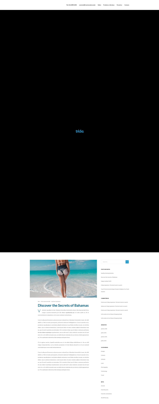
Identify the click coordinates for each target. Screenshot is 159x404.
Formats (103, 355)
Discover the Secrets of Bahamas (109, 277)
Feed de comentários (106, 394)
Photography (104, 367)
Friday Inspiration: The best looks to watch (111, 285)
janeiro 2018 (104, 329)
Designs (103, 351)
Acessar (103, 386)
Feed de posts (104, 390)
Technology (104, 371)
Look (102, 363)
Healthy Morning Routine (107, 273)
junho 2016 (103, 333)
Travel (102, 375)
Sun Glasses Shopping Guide (115, 314)
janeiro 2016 (104, 337)
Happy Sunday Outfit (106, 281)
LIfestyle (103, 359)
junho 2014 (103, 341)
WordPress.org (104, 398)
